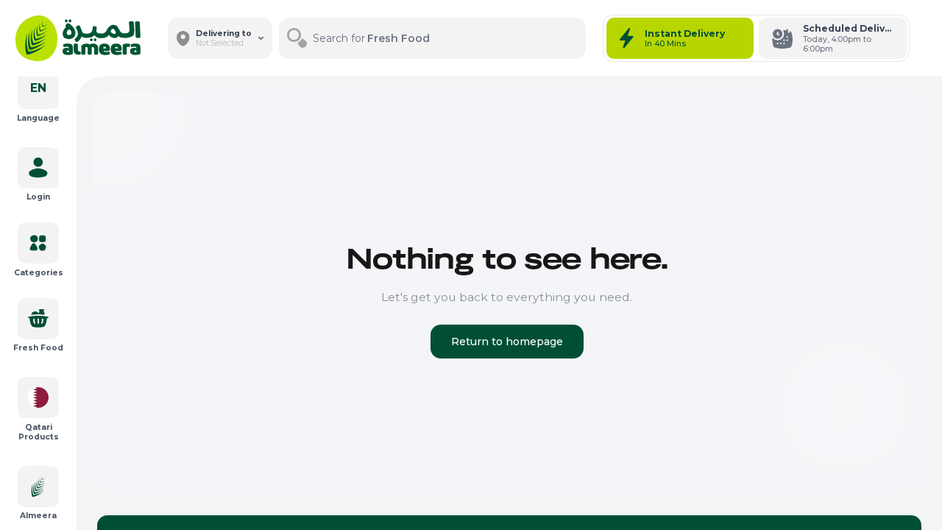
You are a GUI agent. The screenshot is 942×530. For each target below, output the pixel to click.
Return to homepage (507, 341)
